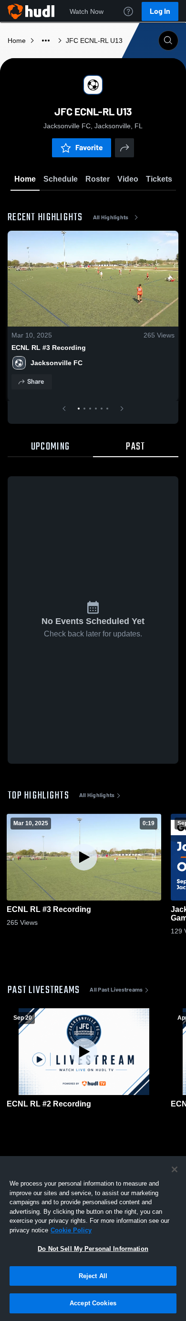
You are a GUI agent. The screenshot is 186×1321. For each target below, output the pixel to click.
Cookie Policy (71, 1230)
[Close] (174, 1169)
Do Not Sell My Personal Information (93, 1248)
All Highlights (111, 217)
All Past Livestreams (116, 989)
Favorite (89, 147)
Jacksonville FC (57, 363)
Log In (160, 11)
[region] (93, 1238)
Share (35, 381)
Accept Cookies (93, 1303)
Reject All (93, 1276)
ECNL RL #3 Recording (48, 347)
